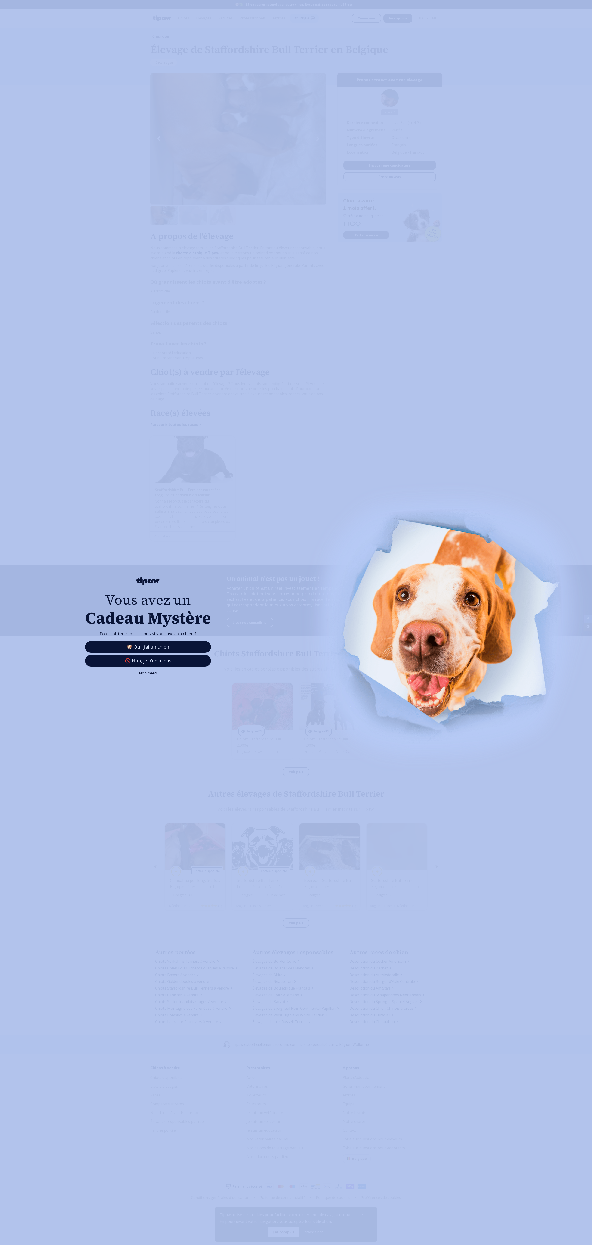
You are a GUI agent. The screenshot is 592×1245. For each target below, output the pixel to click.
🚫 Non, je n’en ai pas (148, 661)
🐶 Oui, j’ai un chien (148, 647)
